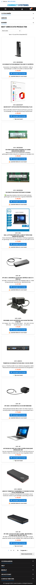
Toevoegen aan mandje (18, 73)
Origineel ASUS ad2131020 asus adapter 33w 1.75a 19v (18, 321)
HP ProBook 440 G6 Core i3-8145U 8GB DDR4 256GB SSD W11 (18, 449)
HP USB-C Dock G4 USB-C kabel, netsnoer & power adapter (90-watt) (18, 534)
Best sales (11, 31)
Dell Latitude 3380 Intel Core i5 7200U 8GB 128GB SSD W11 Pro (18, 235)
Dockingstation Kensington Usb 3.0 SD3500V (18, 64)
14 (17, 550)
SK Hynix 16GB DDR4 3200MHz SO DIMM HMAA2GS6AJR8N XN (18, 150)
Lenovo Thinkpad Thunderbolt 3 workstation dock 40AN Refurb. (18, 491)
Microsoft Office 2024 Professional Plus (18, 107)
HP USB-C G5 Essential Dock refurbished (18, 406)
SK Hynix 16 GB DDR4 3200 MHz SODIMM (18, 192)
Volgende (24, 550)
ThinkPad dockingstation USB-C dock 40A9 (18, 363)
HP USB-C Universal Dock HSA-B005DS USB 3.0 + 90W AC (18, 278)
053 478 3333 (11, 1)
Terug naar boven (27, 554)
